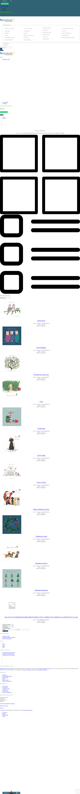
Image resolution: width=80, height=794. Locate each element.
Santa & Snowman (47, 32)
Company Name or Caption (68, 37)
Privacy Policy (5, 691)
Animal (25, 33)
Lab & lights (41, 455)
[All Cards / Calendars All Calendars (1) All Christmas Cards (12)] (7, 624)
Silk (3, 647)
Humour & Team (47, 27)
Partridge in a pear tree (41, 374)
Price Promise (5, 679)
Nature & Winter (8, 39)
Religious (7, 33)
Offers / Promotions (7, 681)
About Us (4, 674)
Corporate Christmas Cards (44, 668)
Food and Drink (27, 39)
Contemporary (27, 30)
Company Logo (65, 35)
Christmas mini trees (41, 590)
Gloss (3, 644)
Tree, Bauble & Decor (9, 37)
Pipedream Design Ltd (27, 710)
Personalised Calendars (42, 669)
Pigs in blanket (41, 347)
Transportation (46, 34)
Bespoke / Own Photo (29, 35)
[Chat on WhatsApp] (5, 4)
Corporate (26, 37)
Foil (3, 643)
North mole (41, 428)
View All (64, 30)
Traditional (7, 30)
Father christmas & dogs (41, 509)
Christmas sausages (41, 563)
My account (5, 686)
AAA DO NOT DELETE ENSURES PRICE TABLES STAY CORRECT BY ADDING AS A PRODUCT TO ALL (41, 617)
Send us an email (4, 705)
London (6, 35)
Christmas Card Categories (8, 655)
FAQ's (11, 0)
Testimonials (5, 677)
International (46, 38)
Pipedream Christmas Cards (6, 668)
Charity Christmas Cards (8, 653)
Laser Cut (45, 36)
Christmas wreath (41, 536)
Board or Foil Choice (66, 33)
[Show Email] (17, 793)
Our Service (5, 689)
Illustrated (45, 29)
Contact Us (4, 0)
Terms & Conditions (7, 692)
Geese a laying (41, 482)
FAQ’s (3, 678)
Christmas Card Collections (8, 652)
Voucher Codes (5, 688)
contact (1, 50)
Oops (41, 401)
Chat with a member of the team (7, 703)
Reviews (2, 708)
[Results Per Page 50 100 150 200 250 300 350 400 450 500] (6, 628)
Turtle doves (41, 320)
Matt (3, 646)
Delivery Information (7, 676)
